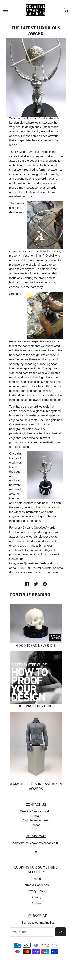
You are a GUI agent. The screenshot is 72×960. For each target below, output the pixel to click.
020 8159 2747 (36, 836)
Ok (60, 931)
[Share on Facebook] (27, 584)
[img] (36, 853)
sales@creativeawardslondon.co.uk (39, 563)
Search (36, 878)
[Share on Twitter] (36, 584)
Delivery (36, 897)
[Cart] (66, 10)
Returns (36, 903)
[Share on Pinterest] (44, 584)
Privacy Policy (36, 891)
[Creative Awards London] (36, 10)
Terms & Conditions (36, 885)
